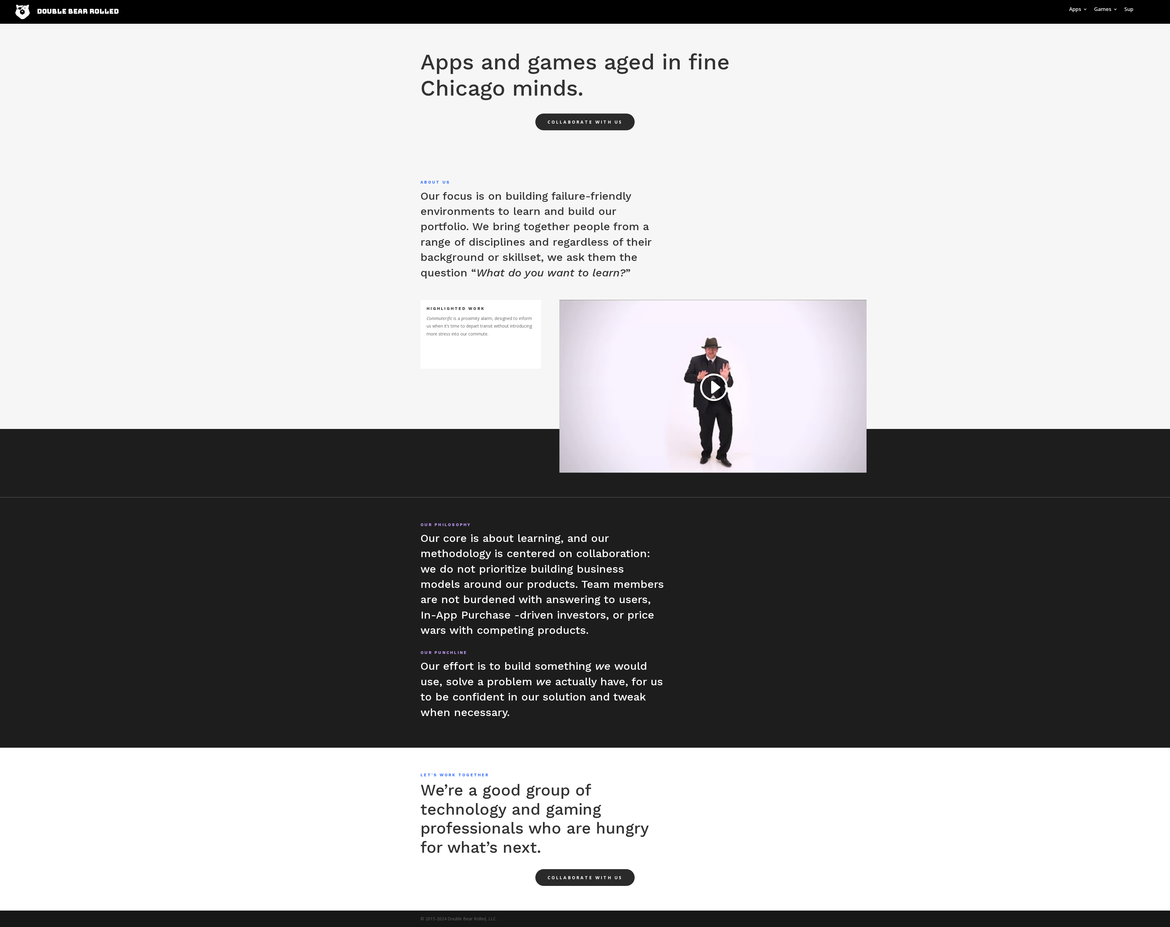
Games (1103, 9)
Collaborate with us (585, 122)
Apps (1075, 9)
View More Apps (466, 354)
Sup (1128, 9)
